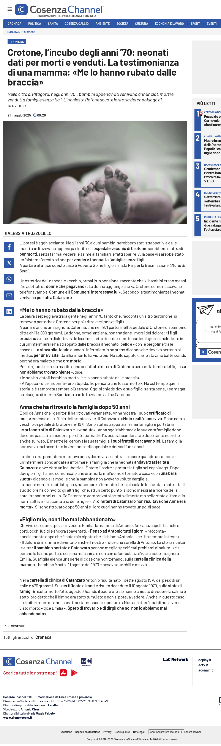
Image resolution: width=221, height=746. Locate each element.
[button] (9, 247)
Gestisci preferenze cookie (166, 732)
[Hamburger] (5, 7)
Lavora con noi (192, 731)
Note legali (139, 731)
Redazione (66, 731)
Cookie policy (122, 731)
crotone (18, 626)
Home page (13, 31)
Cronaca (29, 31)
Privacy (107, 731)
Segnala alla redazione (87, 731)
